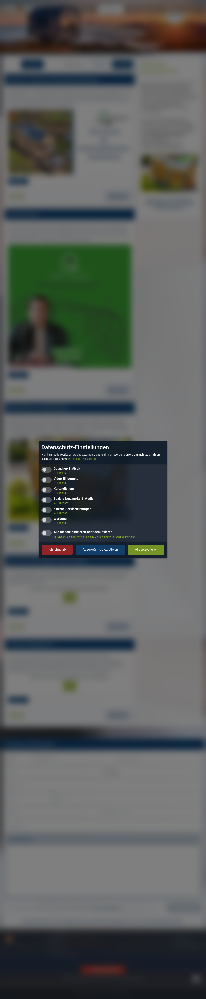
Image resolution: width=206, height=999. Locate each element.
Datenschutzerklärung (82, 459)
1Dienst (60, 473)
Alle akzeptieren (146, 550)
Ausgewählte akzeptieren (100, 550)
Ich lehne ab (57, 550)
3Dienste (61, 503)
